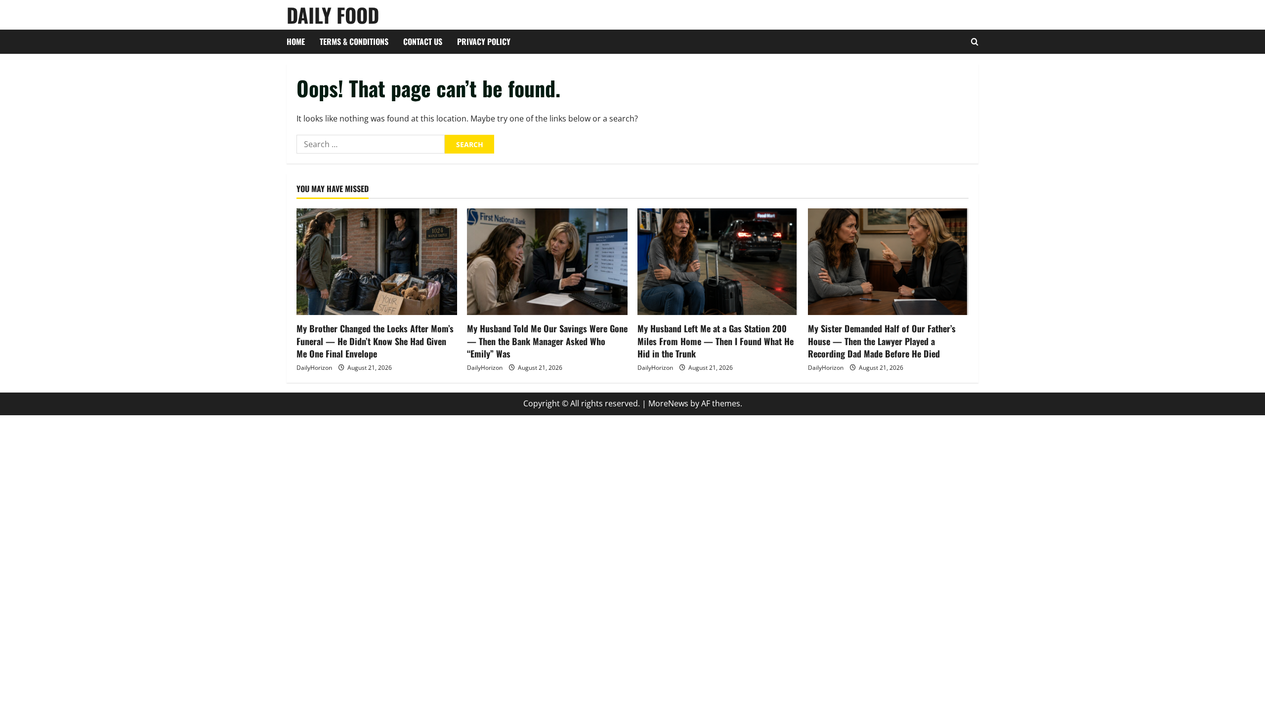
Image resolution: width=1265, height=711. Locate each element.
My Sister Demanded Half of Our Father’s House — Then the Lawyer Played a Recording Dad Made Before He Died (882, 340)
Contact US (422, 41)
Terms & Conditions (354, 41)
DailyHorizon (314, 367)
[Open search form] (974, 41)
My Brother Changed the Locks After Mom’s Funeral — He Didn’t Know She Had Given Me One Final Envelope (375, 340)
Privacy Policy (483, 41)
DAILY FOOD (333, 15)
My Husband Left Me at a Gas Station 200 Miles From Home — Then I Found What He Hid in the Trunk (715, 340)
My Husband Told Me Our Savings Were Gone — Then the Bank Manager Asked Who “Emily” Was (547, 340)
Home (296, 41)
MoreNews (668, 403)
